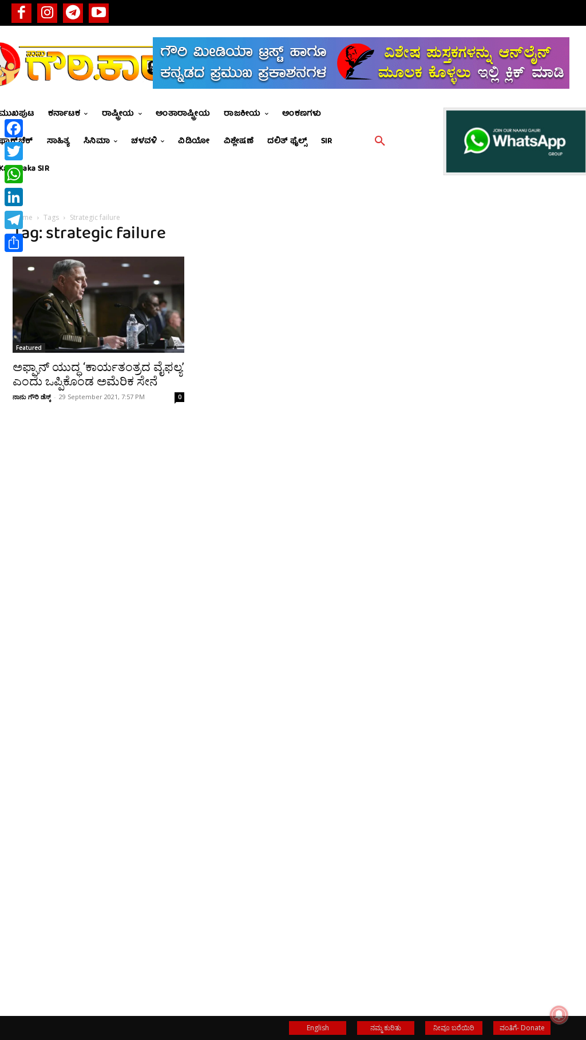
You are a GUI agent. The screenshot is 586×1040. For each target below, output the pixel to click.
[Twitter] (13, 151)
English (318, 1028)
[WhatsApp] (13, 174)
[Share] (13, 242)
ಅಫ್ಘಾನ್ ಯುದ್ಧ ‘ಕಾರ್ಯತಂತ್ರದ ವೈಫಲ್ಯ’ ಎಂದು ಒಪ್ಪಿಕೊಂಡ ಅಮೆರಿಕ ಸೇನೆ (98, 374)
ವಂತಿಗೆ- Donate (522, 1028)
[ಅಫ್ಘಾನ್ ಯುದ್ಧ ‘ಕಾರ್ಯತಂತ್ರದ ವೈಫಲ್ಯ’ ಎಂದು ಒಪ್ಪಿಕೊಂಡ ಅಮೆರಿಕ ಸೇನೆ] (98, 305)
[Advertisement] (487, 423)
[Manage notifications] (559, 1015)
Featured (29, 348)
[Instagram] (47, 13)
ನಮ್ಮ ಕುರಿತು (385, 1028)
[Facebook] (21, 13)
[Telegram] (73, 13)
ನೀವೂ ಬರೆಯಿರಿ (453, 1028)
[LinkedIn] (13, 197)
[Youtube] (99, 13)
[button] (380, 141)
